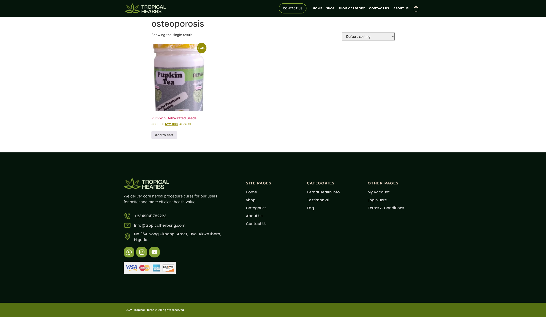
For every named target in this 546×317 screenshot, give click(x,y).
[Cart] (416, 9)
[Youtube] (154, 252)
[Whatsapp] (129, 252)
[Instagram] (141, 252)
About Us (401, 8)
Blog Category (352, 8)
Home (317, 8)
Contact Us (379, 8)
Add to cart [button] (164, 135)
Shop (330, 8)
